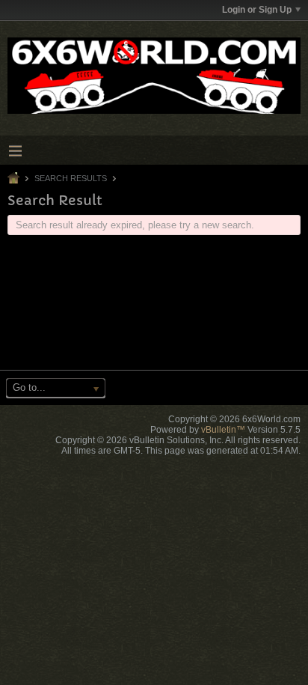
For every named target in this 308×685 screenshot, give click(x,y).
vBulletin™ (223, 429)
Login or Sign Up (257, 9)
